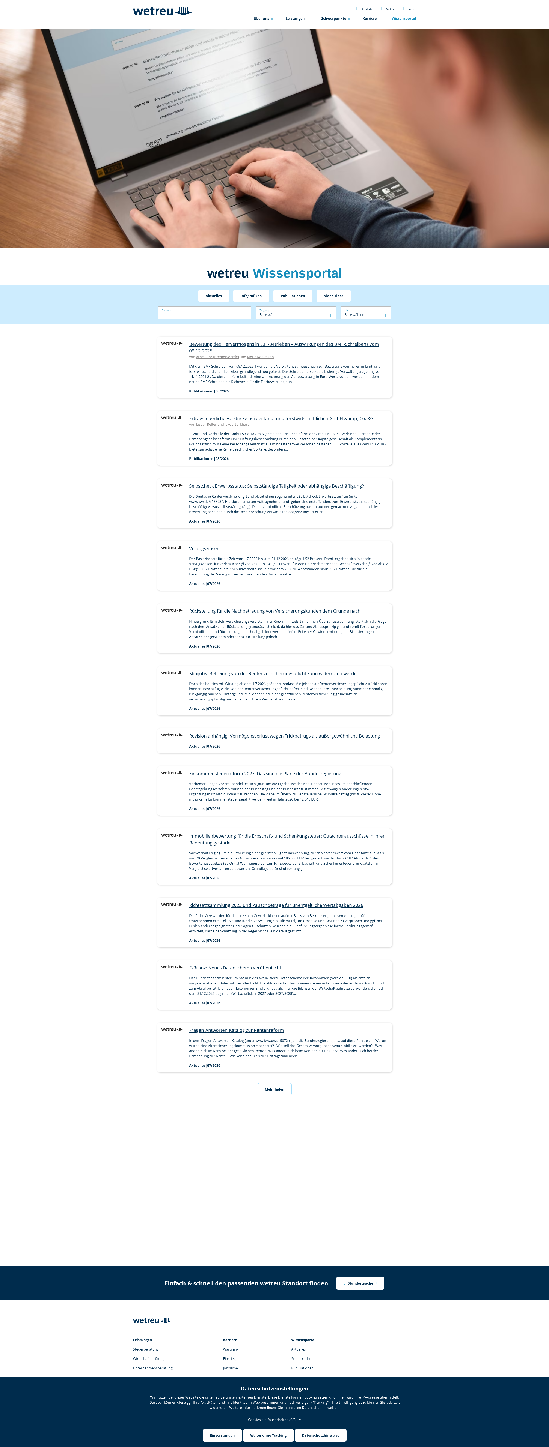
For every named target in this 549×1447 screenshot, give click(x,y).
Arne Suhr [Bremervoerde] (217, 357)
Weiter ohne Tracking (268, 1435)
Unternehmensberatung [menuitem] (153, 1368)
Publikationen (293, 295)
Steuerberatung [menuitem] (146, 1349)
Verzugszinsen (204, 548)
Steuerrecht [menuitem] (301, 1358)
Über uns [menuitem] (261, 18)
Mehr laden (274, 1089)
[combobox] (295, 314)
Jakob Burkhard (237, 424)
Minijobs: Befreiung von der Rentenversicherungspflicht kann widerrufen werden (274, 673)
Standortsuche (358, 1283)
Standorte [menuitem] (364, 8)
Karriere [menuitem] (370, 18)
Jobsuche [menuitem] (230, 1368)
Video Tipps (333, 295)
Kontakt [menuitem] (388, 8)
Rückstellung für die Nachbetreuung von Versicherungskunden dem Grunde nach (274, 611)
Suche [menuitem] (409, 8)
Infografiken (251, 295)
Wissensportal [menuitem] (404, 18)
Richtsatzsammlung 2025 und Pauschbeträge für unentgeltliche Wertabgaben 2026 (276, 905)
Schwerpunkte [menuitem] (333, 18)
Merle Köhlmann (260, 357)
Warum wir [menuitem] (232, 1349)
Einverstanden (222, 1435)
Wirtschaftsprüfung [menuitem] (148, 1358)
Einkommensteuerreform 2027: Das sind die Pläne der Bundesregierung (265, 774)
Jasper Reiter (206, 424)
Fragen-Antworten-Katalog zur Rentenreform (236, 1030)
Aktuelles (214, 295)
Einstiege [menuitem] (230, 1358)
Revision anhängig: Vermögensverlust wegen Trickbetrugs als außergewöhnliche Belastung (284, 736)
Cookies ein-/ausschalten (272, 1419)
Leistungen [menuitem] (295, 18)
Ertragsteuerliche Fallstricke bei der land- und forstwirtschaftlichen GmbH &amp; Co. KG (281, 418)
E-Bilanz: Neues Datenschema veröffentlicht (235, 968)
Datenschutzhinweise (320, 1435)
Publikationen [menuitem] (302, 1368)
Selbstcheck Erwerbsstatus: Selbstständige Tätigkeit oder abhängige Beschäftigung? (276, 486)
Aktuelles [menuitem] (298, 1349)
